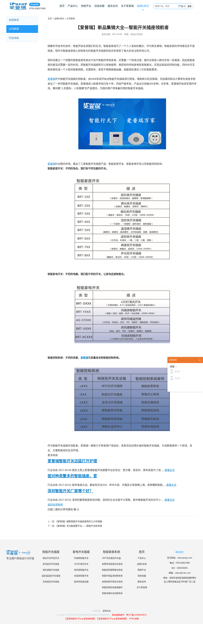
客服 (172, 366)
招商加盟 (99, 6)
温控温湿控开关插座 (51, 576)
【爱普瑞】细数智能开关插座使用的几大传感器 (79, 521)
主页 (50, 18)
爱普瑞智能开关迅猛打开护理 (72, 461)
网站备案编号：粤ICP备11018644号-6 (129, 615)
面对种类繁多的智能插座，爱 (72, 476)
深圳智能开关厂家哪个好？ (70, 491)
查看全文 (170, 470)
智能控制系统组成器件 (111, 587)
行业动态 (14, 38)
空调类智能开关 (81, 558)
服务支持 (113, 6)
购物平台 (86, 6)
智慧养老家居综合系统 (111, 564)
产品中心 (73, 6)
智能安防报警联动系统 (111, 570)
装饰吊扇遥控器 (81, 581)
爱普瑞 (51, 79)
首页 (62, 6)
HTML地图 (134, 618)
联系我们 (180, 552)
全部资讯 (14, 20)
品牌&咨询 (142, 564)
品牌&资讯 (143, 6)
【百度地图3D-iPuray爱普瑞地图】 (79, 618)
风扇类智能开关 (81, 576)
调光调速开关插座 (51, 570)
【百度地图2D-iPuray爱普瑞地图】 (112, 618)
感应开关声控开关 (51, 558)
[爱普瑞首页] (18, 6)
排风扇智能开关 (81, 570)
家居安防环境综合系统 (111, 581)
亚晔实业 (107, 611)
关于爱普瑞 (127, 6)
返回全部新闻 (55, 504)
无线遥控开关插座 (51, 581)
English (35, 4)
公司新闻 (14, 29)
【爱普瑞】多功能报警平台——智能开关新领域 (79, 526)
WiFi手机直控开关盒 (111, 558)
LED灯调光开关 (81, 564)
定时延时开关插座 (51, 564)
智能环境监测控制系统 (111, 576)
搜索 (189, 6)
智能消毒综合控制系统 (111, 593)
